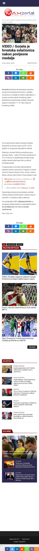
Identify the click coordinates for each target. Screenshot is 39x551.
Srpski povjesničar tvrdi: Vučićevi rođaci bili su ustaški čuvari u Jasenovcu (24, 370)
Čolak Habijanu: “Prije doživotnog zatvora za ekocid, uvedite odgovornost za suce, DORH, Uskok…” (24, 382)
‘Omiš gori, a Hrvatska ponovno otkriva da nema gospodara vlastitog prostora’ (25, 465)
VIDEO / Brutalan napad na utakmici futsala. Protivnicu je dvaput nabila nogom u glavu (19, 278)
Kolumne (18, 461)
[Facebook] (8, 73)
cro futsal (11, 244)
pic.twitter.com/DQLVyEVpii (14, 184)
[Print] (30, 78)
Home (4, 20)
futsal (20, 244)
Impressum (26, 539)
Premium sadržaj (19, 366)
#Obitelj (22, 181)
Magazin (16, 389)
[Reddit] (30, 73)
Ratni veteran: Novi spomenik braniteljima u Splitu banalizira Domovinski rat (23, 416)
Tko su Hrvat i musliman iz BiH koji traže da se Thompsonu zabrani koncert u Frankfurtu (25, 393)
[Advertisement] (20, 124)
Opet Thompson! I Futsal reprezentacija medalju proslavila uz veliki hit (17, 339)
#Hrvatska (8, 179)
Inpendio (22, 542)
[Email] (23, 78)
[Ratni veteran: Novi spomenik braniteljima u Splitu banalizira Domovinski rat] (7, 415)
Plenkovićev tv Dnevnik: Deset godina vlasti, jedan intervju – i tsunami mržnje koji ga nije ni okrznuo (25, 477)
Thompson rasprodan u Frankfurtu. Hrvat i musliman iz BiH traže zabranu (25, 404)
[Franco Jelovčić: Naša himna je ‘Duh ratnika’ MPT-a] (19, 294)
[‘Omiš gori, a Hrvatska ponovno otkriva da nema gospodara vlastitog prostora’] (9, 464)
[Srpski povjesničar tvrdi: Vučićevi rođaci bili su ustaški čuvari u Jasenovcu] (7, 369)
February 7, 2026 (28, 188)
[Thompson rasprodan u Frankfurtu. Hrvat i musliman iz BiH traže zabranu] (7, 404)
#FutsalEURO (14, 181)
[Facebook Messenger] (15, 73)
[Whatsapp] (23, 73)
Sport (8, 20)
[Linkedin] (15, 78)
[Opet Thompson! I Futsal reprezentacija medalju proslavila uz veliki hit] (19, 325)
